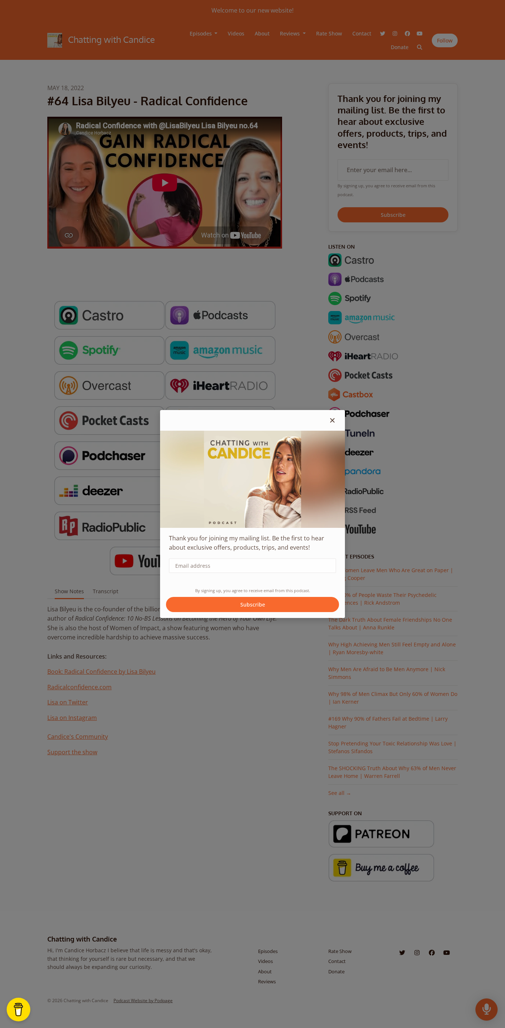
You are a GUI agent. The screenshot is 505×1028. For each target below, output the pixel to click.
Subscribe (252, 604)
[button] (332, 420)
